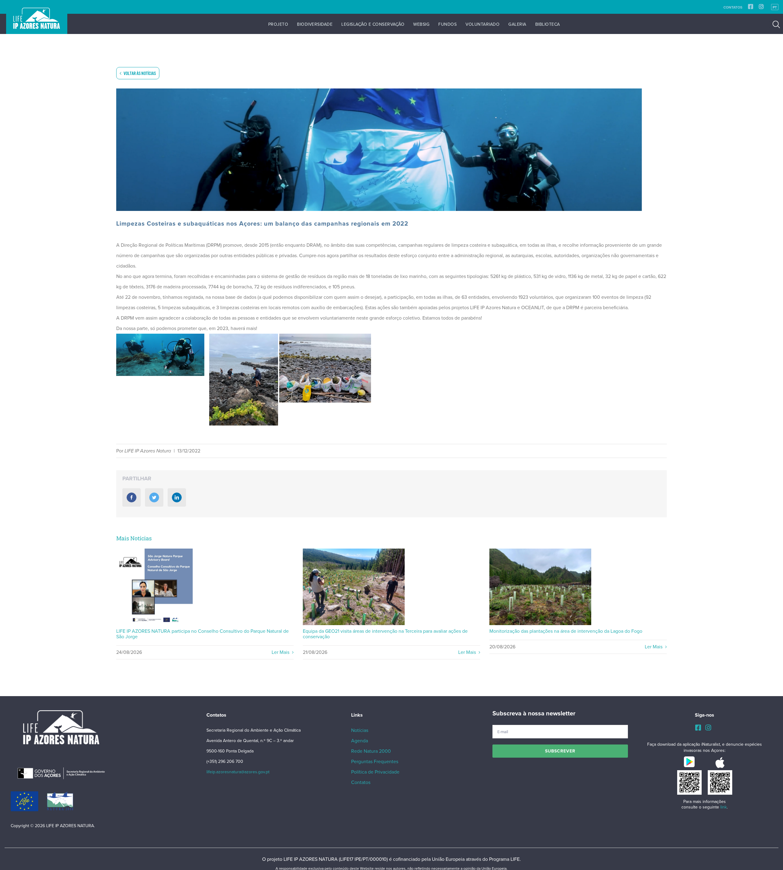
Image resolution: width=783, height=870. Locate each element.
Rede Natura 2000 (371, 751)
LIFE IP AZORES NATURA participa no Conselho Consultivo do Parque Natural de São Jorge (154, 587)
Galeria (517, 24)
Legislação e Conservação (372, 24)
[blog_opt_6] (391, 149)
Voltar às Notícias (139, 74)
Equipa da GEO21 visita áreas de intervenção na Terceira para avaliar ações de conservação (354, 587)
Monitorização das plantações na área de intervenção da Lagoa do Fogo (540, 587)
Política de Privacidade (375, 772)
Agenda (359, 741)
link (723, 807)
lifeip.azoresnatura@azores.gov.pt (237, 771)
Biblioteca (547, 24)
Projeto (278, 24)
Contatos (732, 7)
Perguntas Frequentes (374, 762)
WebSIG (421, 24)
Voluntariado (482, 24)
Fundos (447, 24)
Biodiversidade (314, 24)
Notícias (359, 730)
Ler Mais (281, 652)
